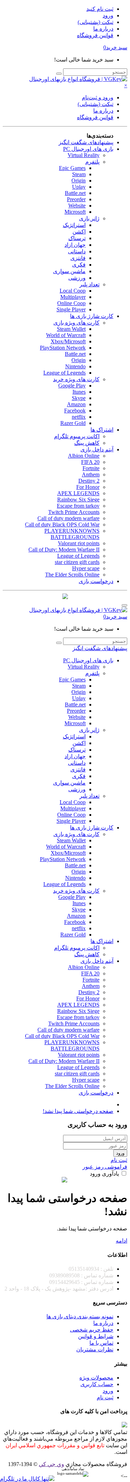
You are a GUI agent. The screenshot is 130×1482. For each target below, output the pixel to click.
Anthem (90, 474)
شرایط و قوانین (95, 1336)
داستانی (77, 251)
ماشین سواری (69, 271)
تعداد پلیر (89, 284)
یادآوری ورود (105, 1174)
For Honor (87, 487)
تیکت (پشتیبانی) (95, 22)
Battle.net (75, 193)
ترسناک (77, 238)
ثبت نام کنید (99, 9)
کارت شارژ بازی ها (91, 316)
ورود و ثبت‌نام (97, 97)
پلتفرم (92, 162)
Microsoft (75, 212)
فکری (79, 265)
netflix (79, 417)
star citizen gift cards (77, 562)
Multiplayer (73, 297)
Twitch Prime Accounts (73, 512)
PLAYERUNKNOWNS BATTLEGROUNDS (71, 534)
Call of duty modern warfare (68, 518)
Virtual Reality (83, 155)
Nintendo (75, 366)
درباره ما (103, 29)
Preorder (76, 199)
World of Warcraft (66, 335)
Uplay (79, 187)
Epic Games (72, 168)
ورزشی (77, 278)
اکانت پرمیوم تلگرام (76, 436)
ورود (108, 15)
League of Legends (64, 373)
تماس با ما (101, 1343)
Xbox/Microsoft (68, 341)
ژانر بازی (89, 218)
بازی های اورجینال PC (88, 149)
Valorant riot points (78, 543)
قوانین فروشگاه (95, 35)
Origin (78, 180)
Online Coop (71, 303)
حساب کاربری (96, 1384)
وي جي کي (51, 1464)
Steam (79, 174)
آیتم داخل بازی (96, 449)
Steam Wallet (71, 329)
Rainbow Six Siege (78, 499)
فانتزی (78, 258)
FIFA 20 (90, 462)
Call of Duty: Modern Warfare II (63, 549)
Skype (79, 398)
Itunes (79, 392)
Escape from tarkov (78, 506)
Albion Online (83, 456)
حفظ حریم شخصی (91, 1330)
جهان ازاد (75, 245)
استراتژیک (74, 225)
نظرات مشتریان (94, 1349)
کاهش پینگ (86, 443)
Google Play (72, 385)
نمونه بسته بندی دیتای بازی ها (79, 1316)
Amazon (76, 404)
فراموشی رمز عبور (105, 1167)
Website (77, 205)
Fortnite (91, 468)
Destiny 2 (88, 481)
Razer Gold (73, 423)
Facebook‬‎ (75, 411)
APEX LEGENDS (78, 493)
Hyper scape (85, 568)
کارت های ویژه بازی (76, 323)
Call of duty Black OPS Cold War (62, 524)
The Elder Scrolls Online (72, 575)
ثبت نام (119, 1160)
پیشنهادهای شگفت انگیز (86, 142)
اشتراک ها (101, 430)
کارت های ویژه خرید (76, 379)
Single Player (71, 309)
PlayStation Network (63, 348)
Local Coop (73, 291)
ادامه (121, 1241)
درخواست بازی (96, 581)
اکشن (79, 232)
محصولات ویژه (96, 1378)
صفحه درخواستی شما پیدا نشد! (78, 1111)
